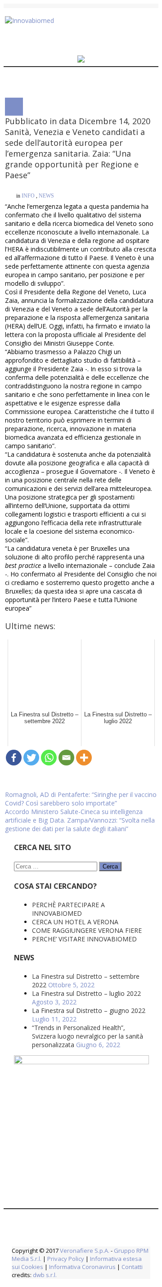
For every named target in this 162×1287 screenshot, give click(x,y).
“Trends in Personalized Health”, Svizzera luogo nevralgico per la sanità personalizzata (87, 797)
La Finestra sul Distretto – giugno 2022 (88, 771)
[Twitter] (31, 536)
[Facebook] (14, 536)
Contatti (131, 1028)
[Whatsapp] (49, 536)
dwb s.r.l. (45, 1036)
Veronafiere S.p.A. (84, 1012)
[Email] (66, 536)
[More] (84, 536)
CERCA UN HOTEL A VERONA (75, 683)
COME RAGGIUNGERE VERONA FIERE (87, 691)
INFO (28, 187)
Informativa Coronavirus (82, 1028)
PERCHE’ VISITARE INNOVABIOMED (84, 700)
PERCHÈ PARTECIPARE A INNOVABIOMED (68, 670)
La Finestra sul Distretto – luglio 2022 (86, 754)
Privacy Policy (65, 1020)
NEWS (46, 187)
